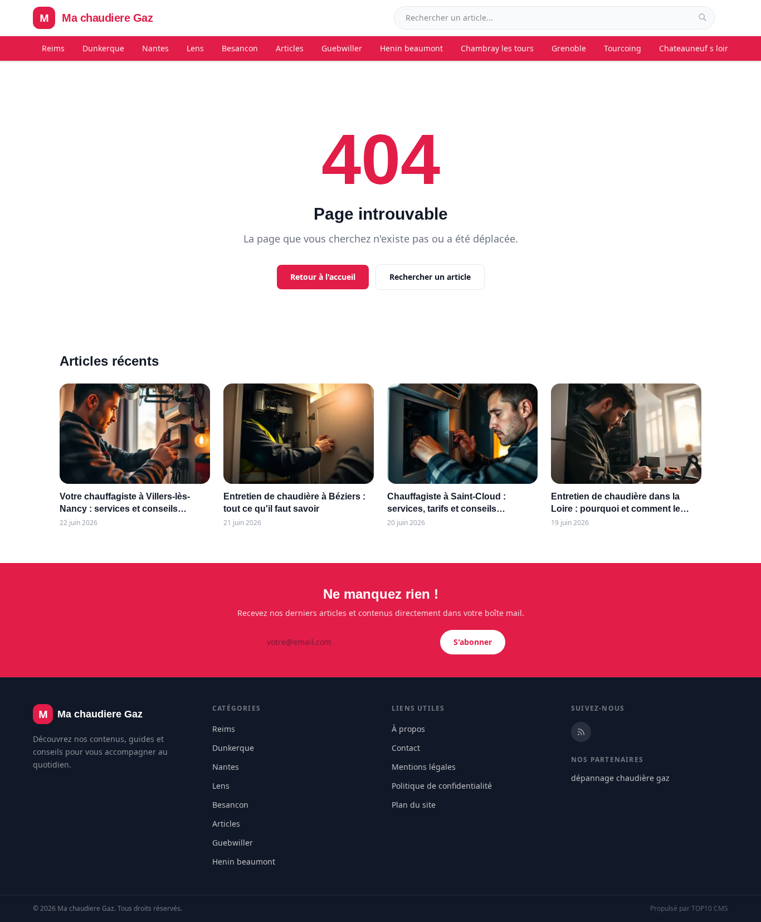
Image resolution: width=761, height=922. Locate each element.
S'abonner (472, 642)
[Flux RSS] (581, 732)
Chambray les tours (497, 48)
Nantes (155, 48)
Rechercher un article (430, 276)
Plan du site (414, 804)
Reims (53, 48)
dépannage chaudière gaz (620, 778)
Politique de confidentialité (442, 785)
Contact (406, 748)
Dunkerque (103, 48)
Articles (290, 48)
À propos (408, 729)
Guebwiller (341, 48)
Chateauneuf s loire (696, 48)
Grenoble (569, 48)
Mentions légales (424, 766)
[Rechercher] (702, 17)
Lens (195, 48)
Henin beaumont (411, 48)
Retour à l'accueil (322, 276)
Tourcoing (622, 48)
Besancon (240, 48)
